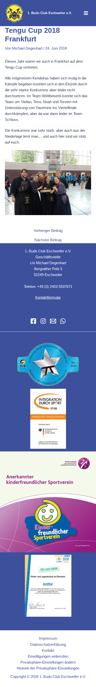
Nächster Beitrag (48, 240)
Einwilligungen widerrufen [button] (48, 656)
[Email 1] (53, 321)
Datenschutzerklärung (48, 645)
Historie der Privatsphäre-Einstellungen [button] (48, 668)
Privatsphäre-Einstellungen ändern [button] (48, 662)
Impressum (48, 638)
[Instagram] (43, 321)
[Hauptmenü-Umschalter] (86, 13)
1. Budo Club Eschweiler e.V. (50, 13)
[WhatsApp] (63, 321)
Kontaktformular (48, 297)
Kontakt (48, 650)
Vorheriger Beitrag (48, 231)
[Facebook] (33, 321)
